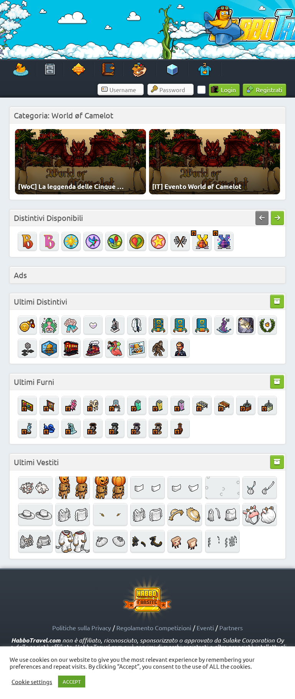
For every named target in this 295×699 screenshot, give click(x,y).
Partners (231, 627)
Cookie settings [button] (32, 681)
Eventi (205, 627)
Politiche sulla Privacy (81, 627)
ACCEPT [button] (72, 681)
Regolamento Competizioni (153, 627)
